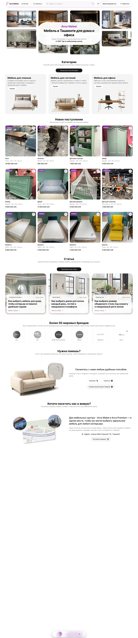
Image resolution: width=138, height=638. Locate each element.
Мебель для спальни (19, 78)
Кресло (105, 245)
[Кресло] (117, 227)
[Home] (58, 634)
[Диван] (53, 184)
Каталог (26, 4)
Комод (7, 201)
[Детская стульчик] (117, 184)
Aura (7, 158)
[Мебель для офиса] (112, 101)
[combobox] (69, 4)
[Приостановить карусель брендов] (127, 331)
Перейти (12, 88)
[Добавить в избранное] (33, 128)
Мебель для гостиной (63, 78)
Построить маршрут (99, 439)
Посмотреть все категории (69, 70)
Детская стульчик (108, 201)
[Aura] (20, 141)
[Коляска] (53, 141)
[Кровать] (20, 227)
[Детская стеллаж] (85, 141)
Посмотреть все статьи (69, 269)
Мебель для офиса (104, 78)
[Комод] (20, 184)
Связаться (107, 381)
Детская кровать (76, 201)
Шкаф (104, 158)
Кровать (8, 245)
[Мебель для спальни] (26, 101)
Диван (40, 201)
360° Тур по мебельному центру (70, 41)
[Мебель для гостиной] (69, 101)
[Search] (69, 634)
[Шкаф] (117, 141)
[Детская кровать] (85, 184)
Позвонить (92, 381)
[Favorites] (79, 634)
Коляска (41, 158)
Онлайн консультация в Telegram (99, 387)
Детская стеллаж (76, 158)
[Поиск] (92, 3)
